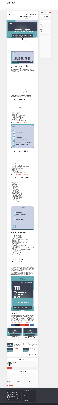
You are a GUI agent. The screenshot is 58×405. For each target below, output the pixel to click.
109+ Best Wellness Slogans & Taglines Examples (20, 174)
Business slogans (20, 8)
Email (18, 381)
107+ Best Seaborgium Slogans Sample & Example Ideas (21, 256)
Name (8, 381)
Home (8, 8)
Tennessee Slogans (28, 322)
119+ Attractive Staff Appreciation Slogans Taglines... (17, 350)
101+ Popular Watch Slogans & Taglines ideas (17, 354)
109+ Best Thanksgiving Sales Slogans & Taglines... (33, 349)
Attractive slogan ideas (14, 322)
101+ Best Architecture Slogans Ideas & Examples (20, 203)
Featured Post (26, 8)
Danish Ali (23, 18)
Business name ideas (13, 8)
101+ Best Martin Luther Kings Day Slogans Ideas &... (33, 354)
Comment (8, 373)
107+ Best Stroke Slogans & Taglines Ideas (33, 345)
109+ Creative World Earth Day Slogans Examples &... (17, 345)
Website (29, 381)
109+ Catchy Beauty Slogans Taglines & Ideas (20, 122)
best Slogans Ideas (21, 322)
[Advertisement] (37, 7)
